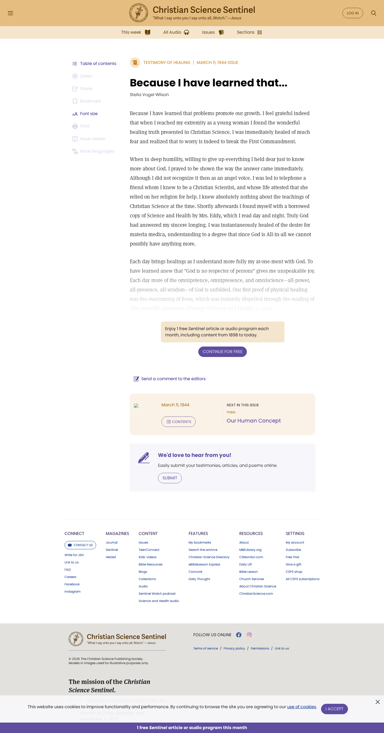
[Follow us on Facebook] (239, 635)
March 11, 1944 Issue (217, 62)
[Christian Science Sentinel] (192, 13)
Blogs (143, 571)
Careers (70, 577)
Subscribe (293, 549)
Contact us (83, 545)
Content (148, 534)
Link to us (72, 562)
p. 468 (262, 308)
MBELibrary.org (250, 549)
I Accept (334, 709)
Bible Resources (150, 564)
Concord (195, 571)
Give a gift (293, 564)
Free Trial (292, 557)
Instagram (72, 591)
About (244, 542)
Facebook (72, 584)
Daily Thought (199, 579)
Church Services (251, 579)
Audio (143, 586)
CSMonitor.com (251, 557)
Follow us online (212, 635)
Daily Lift (245, 564)
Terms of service (205, 648)
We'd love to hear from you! (194, 455)
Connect (74, 534)
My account (295, 542)
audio (159, 601)
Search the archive (203, 549)
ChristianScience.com (256, 593)
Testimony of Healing (166, 62)
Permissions (260, 648)
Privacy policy (234, 648)
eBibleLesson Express (204, 564)
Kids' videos (147, 557)
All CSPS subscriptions (302, 579)
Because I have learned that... (208, 82)
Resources (251, 534)
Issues (143, 542)
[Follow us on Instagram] (249, 635)
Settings (295, 534)
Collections (147, 579)
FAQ (68, 569)
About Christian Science (257, 586)
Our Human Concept (254, 420)
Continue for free (222, 352)
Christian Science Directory (209, 557)
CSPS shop (294, 571)
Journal (112, 542)
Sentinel (112, 549)
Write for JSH (74, 555)
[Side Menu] (10, 13)
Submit (169, 478)
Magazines (117, 534)
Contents (181, 421)
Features (198, 534)
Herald (111, 557)
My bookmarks (200, 542)
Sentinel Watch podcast (157, 593)
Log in (353, 13)
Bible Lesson (248, 571)
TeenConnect (149, 549)
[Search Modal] (373, 13)
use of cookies (301, 707)
